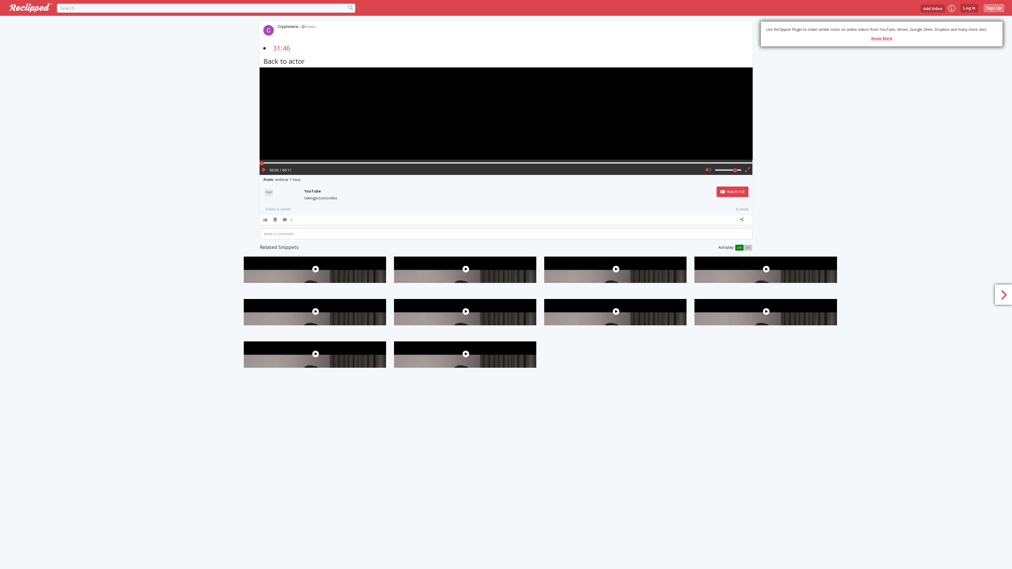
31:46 (281, 48)
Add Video (932, 8)
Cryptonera (288, 26)
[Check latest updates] (951, 8)
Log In (969, 8)
